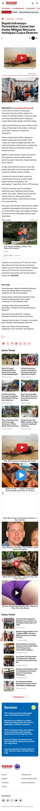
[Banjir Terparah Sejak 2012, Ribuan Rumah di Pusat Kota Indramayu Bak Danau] (29, 385)
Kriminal (2, 671)
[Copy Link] (29, 343)
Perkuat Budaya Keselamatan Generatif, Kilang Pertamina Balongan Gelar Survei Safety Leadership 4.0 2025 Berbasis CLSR (18, 299)
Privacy (4, 786)
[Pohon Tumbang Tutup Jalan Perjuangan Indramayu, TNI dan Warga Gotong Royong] (10, 411)
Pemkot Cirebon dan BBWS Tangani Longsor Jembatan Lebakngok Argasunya (29, 423)
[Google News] (20, 800)
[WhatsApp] (20, 343)
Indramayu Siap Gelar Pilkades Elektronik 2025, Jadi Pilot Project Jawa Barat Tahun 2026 (19, 751)
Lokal (2, 620)
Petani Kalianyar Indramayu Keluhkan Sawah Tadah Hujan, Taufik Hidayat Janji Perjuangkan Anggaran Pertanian (27, 647)
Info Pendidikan (1, 637)
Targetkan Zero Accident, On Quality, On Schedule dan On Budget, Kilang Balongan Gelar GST (20, 321)
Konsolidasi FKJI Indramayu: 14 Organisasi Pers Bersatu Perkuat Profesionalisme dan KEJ (26, 659)
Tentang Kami (26, 774)
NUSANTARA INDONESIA (14, 806)
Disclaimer (5, 782)
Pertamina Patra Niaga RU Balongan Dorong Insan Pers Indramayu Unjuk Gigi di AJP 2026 (26, 622)
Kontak (4, 774)
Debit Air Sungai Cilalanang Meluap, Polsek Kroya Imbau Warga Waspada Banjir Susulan (10, 371)
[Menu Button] (3, 3)
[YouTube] (16, 800)
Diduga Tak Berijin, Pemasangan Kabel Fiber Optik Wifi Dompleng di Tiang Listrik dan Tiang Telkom (19, 741)
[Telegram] (12, 343)
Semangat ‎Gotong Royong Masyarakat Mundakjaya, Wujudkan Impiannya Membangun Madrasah (19, 308)
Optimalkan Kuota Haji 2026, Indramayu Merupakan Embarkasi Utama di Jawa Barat (17, 315)
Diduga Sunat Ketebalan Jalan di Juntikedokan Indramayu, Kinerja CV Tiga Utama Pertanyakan (27, 672)
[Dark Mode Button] (33, 3)
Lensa (18, 8)
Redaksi (4, 778)
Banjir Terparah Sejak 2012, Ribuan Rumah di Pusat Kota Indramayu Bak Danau (29, 397)
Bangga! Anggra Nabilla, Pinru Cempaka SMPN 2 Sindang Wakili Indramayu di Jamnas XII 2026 (27, 634)
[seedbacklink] (17, 766)
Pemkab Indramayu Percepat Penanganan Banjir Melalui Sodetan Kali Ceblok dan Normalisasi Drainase (10, 397)
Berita (6, 8)
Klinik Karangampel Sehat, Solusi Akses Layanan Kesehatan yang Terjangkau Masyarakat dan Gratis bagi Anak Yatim (18, 732)
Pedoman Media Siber (29, 778)
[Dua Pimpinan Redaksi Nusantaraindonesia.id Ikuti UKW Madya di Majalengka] (9, 686)
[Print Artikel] (24, 343)
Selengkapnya (18, 697)
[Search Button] (37, 3)
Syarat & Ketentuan (28, 782)
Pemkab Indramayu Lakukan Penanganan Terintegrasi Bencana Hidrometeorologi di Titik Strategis (29, 371)
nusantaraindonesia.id (23, 108)
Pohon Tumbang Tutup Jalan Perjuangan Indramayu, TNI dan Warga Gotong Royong (10, 423)
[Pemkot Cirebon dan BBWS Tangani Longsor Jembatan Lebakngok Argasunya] (29, 411)
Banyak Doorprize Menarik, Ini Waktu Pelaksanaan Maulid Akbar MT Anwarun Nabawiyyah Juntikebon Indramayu (18, 722)
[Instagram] (7, 800)
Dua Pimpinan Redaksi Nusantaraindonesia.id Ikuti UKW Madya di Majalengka (26, 683)
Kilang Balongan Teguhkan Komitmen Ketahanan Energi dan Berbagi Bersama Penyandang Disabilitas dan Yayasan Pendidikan (19, 290)
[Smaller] (29, 38)
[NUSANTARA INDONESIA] (11, 3)
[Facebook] (3, 343)
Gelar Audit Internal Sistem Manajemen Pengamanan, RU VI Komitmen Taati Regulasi (18, 328)
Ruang (30, 8)
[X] (7, 343)
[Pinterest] (16, 343)
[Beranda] (3, 19)
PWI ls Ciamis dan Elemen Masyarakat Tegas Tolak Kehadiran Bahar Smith (18, 714)
